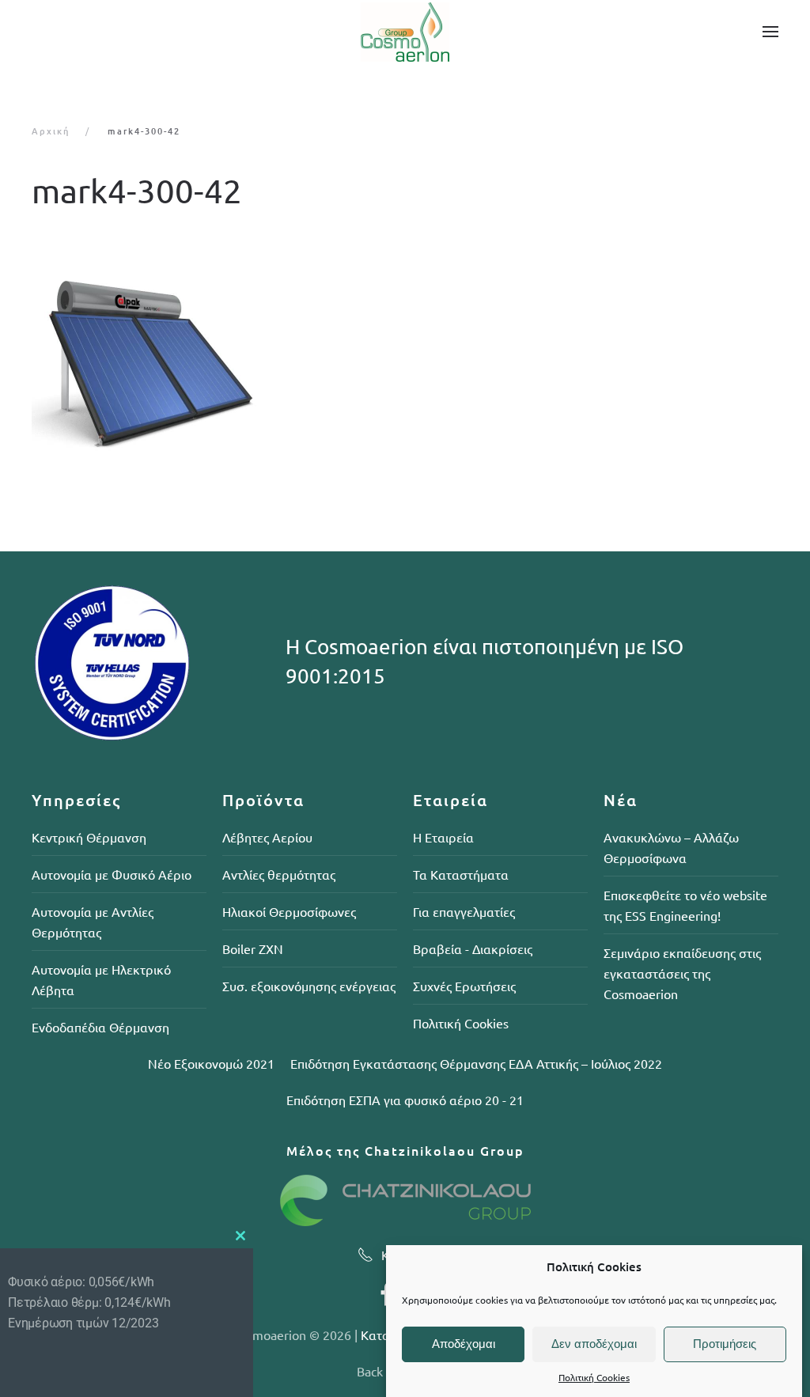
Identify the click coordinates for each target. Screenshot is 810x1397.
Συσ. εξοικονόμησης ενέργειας (309, 986)
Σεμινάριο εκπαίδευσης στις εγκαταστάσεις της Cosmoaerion (682, 973)
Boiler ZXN (252, 948)
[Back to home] (405, 31)
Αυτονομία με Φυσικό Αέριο (111, 874)
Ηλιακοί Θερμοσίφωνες (289, 911)
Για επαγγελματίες (464, 911)
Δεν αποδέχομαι (594, 1343)
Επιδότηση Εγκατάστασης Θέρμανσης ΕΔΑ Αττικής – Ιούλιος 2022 (476, 1063)
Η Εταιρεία (443, 837)
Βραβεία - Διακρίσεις (472, 948)
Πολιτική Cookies (594, 1377)
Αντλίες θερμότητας (278, 874)
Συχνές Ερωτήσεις (464, 986)
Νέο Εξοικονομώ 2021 (211, 1063)
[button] (770, 31)
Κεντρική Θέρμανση (89, 837)
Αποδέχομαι (463, 1343)
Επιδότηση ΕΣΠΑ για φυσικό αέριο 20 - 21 (405, 1099)
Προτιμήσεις (724, 1343)
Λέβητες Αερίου (267, 837)
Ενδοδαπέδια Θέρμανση (100, 1027)
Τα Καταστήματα (461, 874)
